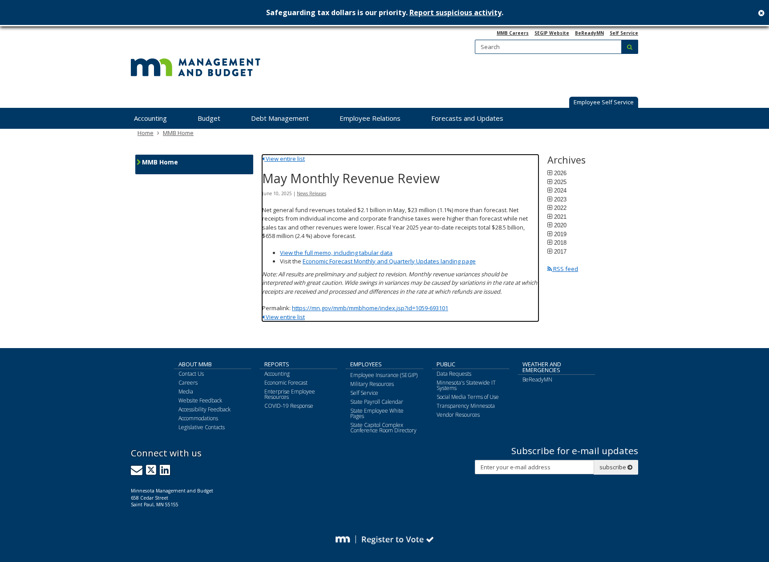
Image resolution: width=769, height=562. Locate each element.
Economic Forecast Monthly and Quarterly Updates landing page (389, 261)
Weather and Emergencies (541, 367)
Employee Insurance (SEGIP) (383, 375)
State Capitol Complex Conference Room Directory (383, 427)
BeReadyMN (589, 33)
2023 (560, 199)
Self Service (624, 33)
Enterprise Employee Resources (289, 394)
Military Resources (372, 384)
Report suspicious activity (455, 12)
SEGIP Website (551, 33)
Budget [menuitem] (209, 118)
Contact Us (191, 373)
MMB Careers (513, 33)
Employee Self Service (604, 102)
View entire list (284, 159)
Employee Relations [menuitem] (370, 118)
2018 (560, 242)
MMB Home (178, 133)
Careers (188, 382)
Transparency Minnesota (466, 406)
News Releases (311, 193)
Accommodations (198, 418)
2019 (560, 234)
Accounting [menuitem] (150, 118)
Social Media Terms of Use (468, 397)
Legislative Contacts (201, 427)
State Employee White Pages (377, 413)
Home (146, 133)
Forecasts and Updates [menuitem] (467, 118)
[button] (603, 103)
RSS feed (565, 269)
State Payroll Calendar (376, 402)
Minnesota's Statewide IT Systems (466, 385)
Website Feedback (200, 400)
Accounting (277, 373)
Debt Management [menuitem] (280, 118)
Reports (276, 364)
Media (185, 391)
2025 (560, 182)
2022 (560, 208)
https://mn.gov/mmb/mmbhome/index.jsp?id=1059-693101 (370, 308)
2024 (560, 190)
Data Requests (454, 373)
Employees (366, 364)
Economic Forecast (286, 382)
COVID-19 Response (288, 406)
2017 (560, 251)
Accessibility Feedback (204, 409)
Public (446, 364)
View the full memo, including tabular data (336, 253)
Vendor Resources (458, 414)
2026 (560, 173)
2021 (560, 216)
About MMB (195, 364)
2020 (560, 225)
